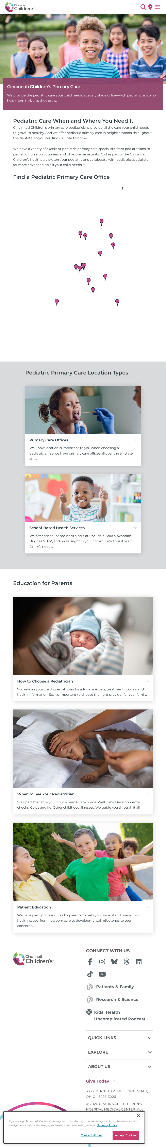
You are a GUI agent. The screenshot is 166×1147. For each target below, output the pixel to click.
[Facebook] (90, 961)
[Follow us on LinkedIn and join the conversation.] (139, 961)
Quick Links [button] (102, 1037)
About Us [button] (99, 1066)
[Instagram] (102, 961)
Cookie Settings (92, 1135)
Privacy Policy (107, 1125)
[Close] (138, 1115)
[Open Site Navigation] (157, 7)
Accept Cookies (126, 1135)
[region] (74, 1127)
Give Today (97, 1081)
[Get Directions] (150, 7)
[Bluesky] (114, 961)
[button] (143, 7)
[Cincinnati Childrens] (46, 959)
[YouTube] (102, 974)
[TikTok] (90, 974)
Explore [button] (98, 1052)
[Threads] (126, 961)
